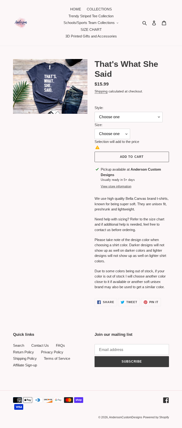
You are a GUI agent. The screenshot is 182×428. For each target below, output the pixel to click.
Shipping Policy (25, 358)
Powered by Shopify (156, 417)
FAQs (60, 345)
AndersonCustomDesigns (125, 417)
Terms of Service (57, 358)
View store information (116, 186)
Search (18, 345)
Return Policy (23, 352)
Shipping (101, 91)
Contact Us (40, 345)
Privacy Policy (52, 352)
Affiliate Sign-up (25, 365)
